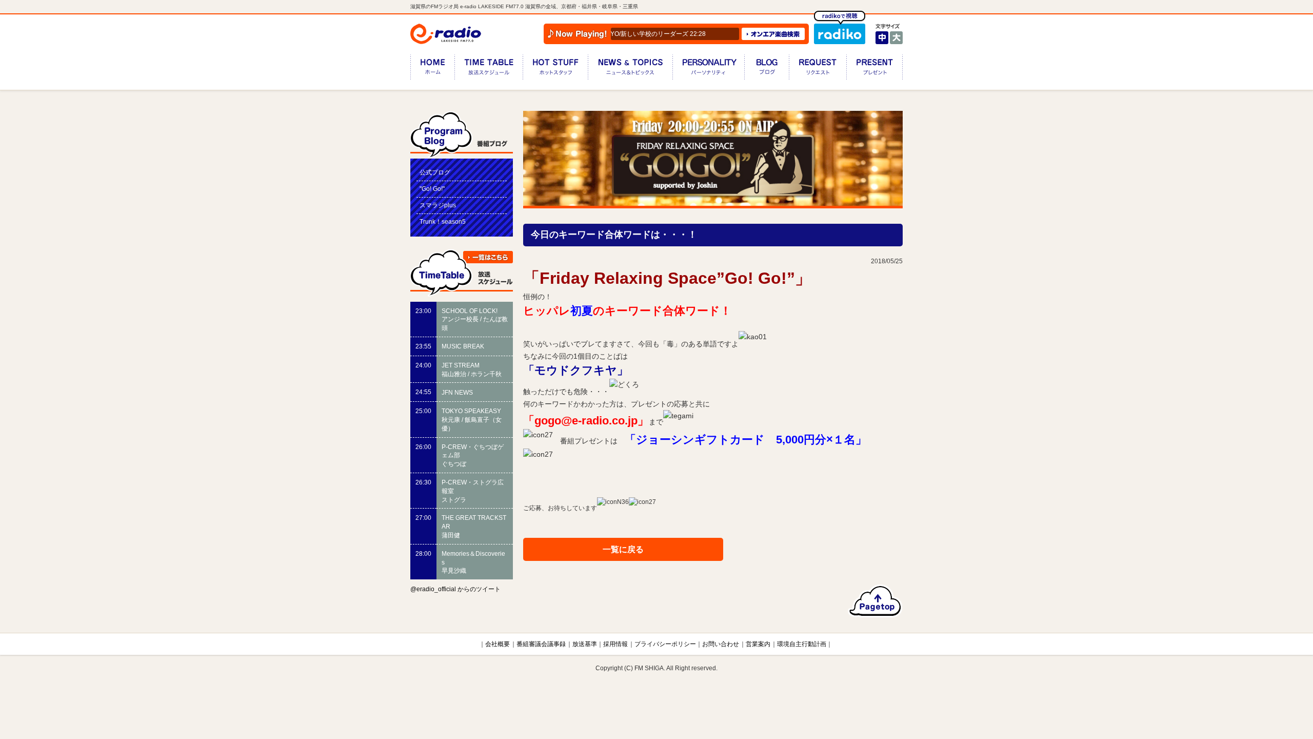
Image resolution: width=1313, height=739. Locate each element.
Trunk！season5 (443, 221)
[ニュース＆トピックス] (630, 69)
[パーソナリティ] (708, 69)
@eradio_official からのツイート (455, 589)
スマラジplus (438, 205)
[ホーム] (432, 69)
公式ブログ (435, 172)
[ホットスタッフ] (555, 69)
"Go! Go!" (432, 188)
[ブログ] (766, 69)
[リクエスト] (817, 69)
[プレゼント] (874, 69)
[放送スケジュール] (488, 69)
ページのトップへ (875, 601)
